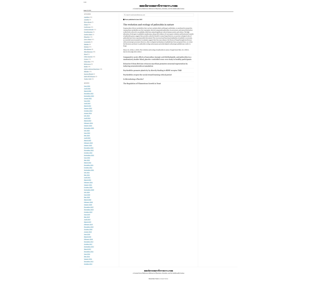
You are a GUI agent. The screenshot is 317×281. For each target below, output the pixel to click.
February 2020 (88, 202)
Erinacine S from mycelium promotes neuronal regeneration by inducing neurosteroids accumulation (155, 65)
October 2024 (88, 111)
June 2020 (87, 195)
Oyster (86, 59)
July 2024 (87, 116)
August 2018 (88, 232)
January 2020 (88, 205)
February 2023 (88, 143)
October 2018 (88, 229)
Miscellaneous (88, 52)
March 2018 (87, 237)
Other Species (88, 57)
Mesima (86, 47)
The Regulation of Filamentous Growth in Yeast (142, 83)
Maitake (86, 44)
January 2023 (88, 145)
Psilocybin (87, 62)
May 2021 (87, 175)
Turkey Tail (87, 79)
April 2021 (87, 177)
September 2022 (89, 155)
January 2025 (88, 108)
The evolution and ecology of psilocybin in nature (148, 24)
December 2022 (88, 148)
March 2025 (87, 106)
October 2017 (88, 244)
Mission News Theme (153, 278)
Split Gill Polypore (89, 76)
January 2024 (88, 125)
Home (85, 2)
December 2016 (88, 252)
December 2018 (88, 227)
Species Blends (88, 74)
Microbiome (87, 49)
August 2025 (88, 98)
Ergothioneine (88, 32)
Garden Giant (88, 34)
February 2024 (88, 123)
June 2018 (87, 234)
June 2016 (87, 254)
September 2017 (89, 247)
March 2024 (87, 121)
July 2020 (87, 192)
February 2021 (88, 182)
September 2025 (89, 96)
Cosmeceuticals (88, 29)
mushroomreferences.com (159, 5)
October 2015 (88, 264)
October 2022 (88, 153)
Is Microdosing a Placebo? (133, 79)
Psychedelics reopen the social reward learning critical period (147, 75)
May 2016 (87, 256)
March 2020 (87, 200)
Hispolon (86, 37)
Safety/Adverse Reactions (91, 69)
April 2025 (87, 103)
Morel (86, 54)
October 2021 (88, 168)
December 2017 (88, 242)
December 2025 (88, 93)
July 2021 (87, 172)
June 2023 (87, 133)
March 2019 (87, 222)
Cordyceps (87, 27)
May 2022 (87, 160)
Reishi (86, 66)
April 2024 (87, 118)
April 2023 (87, 138)
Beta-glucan (87, 22)
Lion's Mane (87, 39)
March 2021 (87, 180)
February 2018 (88, 239)
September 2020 (89, 190)
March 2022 (87, 163)
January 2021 (88, 185)
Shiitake (86, 71)
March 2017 (87, 249)
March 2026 (87, 91)
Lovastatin (87, 42)
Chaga (86, 24)
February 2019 (88, 224)
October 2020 (88, 187)
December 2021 (88, 165)
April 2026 (87, 88)
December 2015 (88, 261)
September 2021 (89, 170)
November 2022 (89, 150)
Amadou (86, 20)
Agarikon (86, 17)
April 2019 (87, 219)
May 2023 (87, 135)
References (87, 64)
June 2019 (87, 214)
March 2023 (87, 140)
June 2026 (87, 86)
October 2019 (88, 212)
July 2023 (87, 130)
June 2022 (87, 158)
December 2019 (88, 207)
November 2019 (89, 210)
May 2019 (87, 217)
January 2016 (88, 259)
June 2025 (87, 101)
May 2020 (87, 197)
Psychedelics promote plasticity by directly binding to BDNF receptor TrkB (152, 70)
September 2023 (89, 128)
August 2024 (88, 113)
